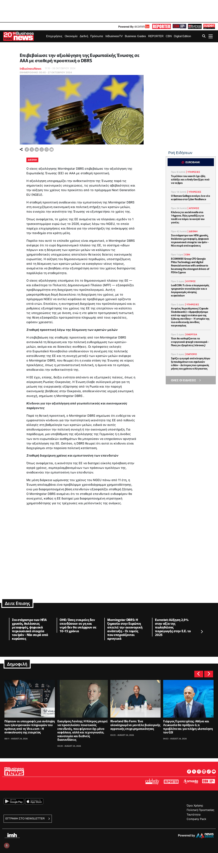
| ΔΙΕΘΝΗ (193, 231)
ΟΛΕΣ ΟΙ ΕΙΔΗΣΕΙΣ (183, 380)
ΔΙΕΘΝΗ (32, 159)
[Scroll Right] (201, 631)
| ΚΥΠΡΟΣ (190, 281)
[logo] (161, 26)
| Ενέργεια (191, 334)
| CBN (187, 254)
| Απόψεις (193, 208)
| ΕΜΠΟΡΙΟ (191, 354)
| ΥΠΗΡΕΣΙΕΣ (193, 172)
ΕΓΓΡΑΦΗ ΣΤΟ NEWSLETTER (25, 818)
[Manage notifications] (6, 845)
